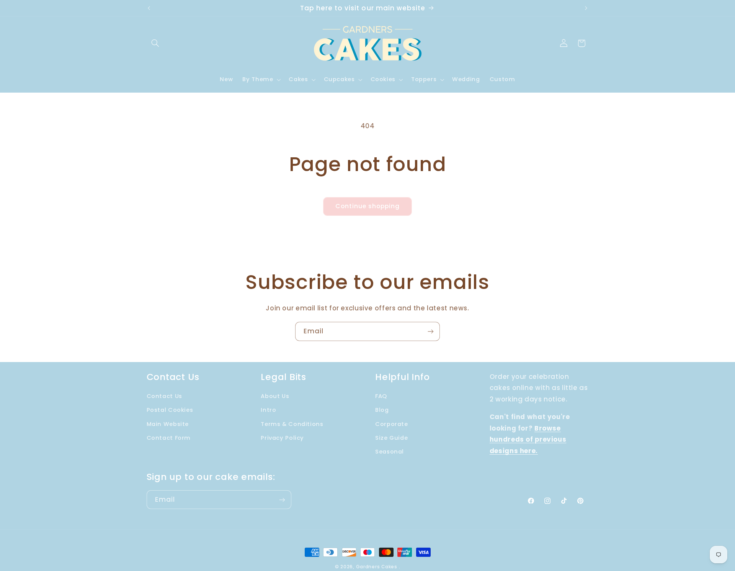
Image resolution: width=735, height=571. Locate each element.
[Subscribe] (430, 331)
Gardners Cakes (376, 567)
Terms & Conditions (292, 424)
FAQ (381, 396)
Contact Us (164, 396)
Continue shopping (367, 206)
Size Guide (391, 438)
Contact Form (169, 438)
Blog (382, 410)
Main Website (168, 424)
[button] (155, 43)
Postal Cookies (170, 410)
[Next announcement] (586, 8)
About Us (275, 396)
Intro (268, 410)
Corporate (391, 424)
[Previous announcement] (148, 8)
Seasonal (389, 452)
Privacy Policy (282, 438)
